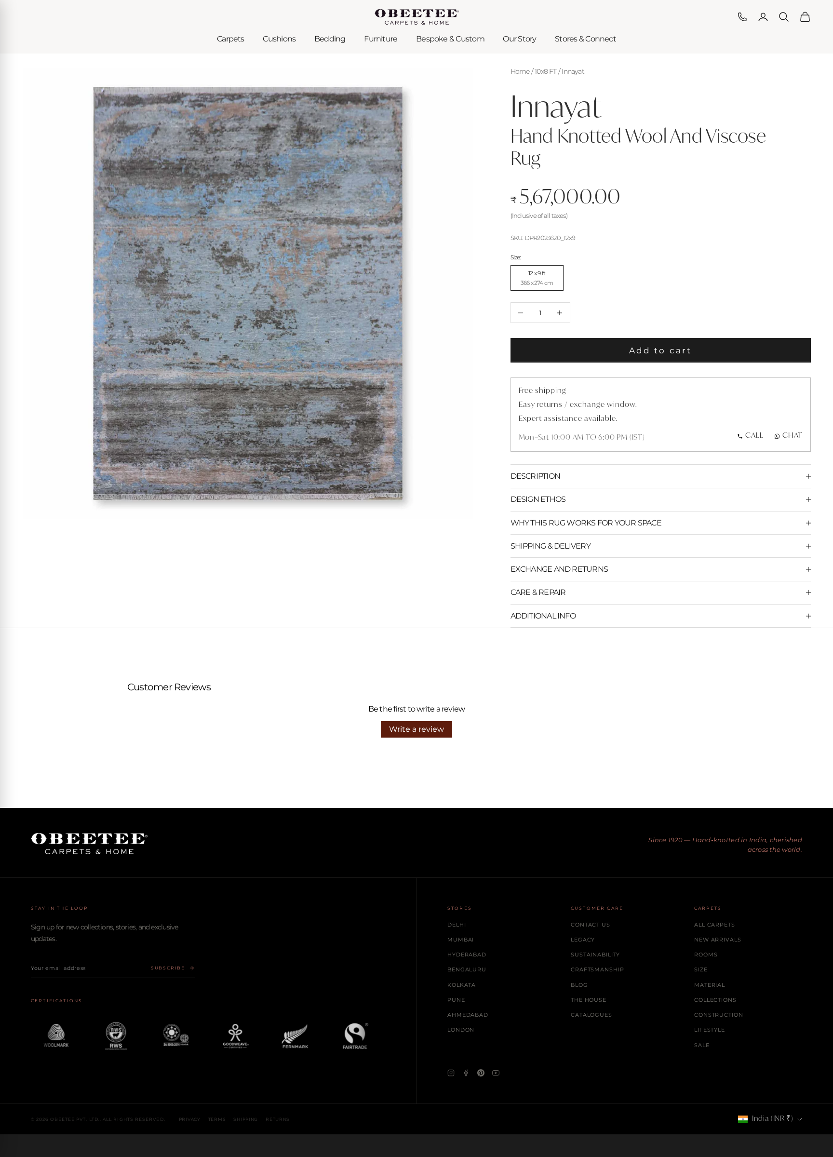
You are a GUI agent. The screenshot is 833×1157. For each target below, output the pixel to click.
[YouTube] (495, 1072)
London (460, 1029)
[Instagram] (451, 1072)
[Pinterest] (480, 1072)
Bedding (330, 38)
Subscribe (168, 967)
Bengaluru (466, 969)
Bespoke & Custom (450, 38)
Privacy (190, 1119)
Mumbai (460, 939)
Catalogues (591, 1014)
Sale (702, 1045)
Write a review (416, 729)
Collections (715, 999)
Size (701, 969)
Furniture (380, 38)
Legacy (583, 939)
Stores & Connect (585, 38)
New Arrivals (717, 939)
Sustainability (595, 954)
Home (520, 71)
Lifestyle (709, 1029)
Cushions (279, 38)
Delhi (456, 924)
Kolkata (461, 985)
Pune (456, 999)
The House (588, 999)
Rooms (705, 954)
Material (709, 985)
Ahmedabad (467, 1014)
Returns (278, 1119)
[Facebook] (466, 1072)
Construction (718, 1014)
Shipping (245, 1119)
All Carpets (714, 924)
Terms (217, 1119)
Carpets (230, 38)
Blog (579, 985)
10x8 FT (546, 71)
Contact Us (590, 924)
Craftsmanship (597, 969)
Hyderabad (466, 954)
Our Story (519, 38)
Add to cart (660, 350)
